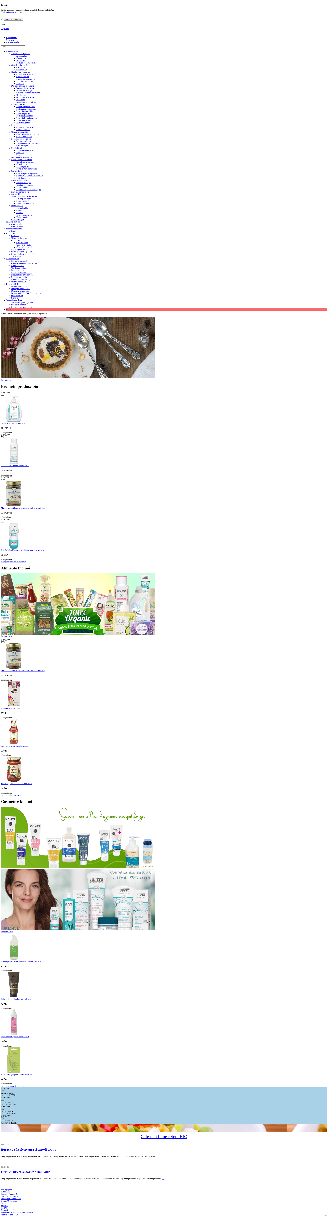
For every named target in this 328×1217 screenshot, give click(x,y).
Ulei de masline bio (24, 215)
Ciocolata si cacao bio (20, 65)
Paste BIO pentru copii (25, 106)
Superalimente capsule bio (21, 307)
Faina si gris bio (22, 166)
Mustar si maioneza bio (25, 79)
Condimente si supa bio (20, 72)
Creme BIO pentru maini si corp (24, 263)
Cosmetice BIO (12, 259)
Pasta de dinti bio (18, 270)
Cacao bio (20, 67)
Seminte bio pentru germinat (22, 302)
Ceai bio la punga (23, 245)
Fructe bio (15, 125)
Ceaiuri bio (15, 240)
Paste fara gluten (23, 123)
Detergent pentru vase (20, 291)
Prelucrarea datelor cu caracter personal (17, 1212)
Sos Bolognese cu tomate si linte (16, 783)
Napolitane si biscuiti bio (26, 102)
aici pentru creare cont (31, 12)
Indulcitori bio (22, 187)
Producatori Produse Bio (11, 1199)
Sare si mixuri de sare (25, 81)
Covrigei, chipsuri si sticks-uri (28, 93)
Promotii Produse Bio (9, 1194)
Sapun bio (15, 298)
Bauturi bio (10, 233)
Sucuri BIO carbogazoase (21, 252)
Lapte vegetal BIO (18, 249)
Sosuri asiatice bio (23, 201)
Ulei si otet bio (17, 206)
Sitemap (4, 1205)
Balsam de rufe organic (20, 286)
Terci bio (20, 155)
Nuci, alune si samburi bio (21, 157)
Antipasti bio (21, 56)
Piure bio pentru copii (20, 192)
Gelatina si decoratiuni (25, 185)
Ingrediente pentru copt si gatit (28, 189)
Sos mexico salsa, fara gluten (15, 746)
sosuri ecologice (17, 219)
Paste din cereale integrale (26, 109)
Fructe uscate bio (23, 130)
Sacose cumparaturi (14, 229)
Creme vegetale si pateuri (26, 173)
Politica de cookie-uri (9, 1215)
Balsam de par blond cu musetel (16, 999)
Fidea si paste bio (18, 104)
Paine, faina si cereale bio (21, 159)
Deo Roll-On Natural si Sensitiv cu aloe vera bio (22, 550)
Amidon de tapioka (10, 708)
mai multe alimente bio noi (11, 795)
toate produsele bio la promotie (13, 562)
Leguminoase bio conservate (27, 143)
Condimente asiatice (24, 74)
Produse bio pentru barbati (22, 275)
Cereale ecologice (23, 164)
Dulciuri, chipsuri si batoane (22, 86)
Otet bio (19, 210)
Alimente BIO (12, 51)
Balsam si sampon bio (20, 261)
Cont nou (10, 40)
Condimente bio (22, 77)
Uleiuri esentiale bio (19, 282)
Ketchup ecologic (23, 199)
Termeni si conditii (8, 1210)
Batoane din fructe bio (25, 88)
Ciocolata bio (21, 70)
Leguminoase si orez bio (21, 139)
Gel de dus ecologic (19, 268)
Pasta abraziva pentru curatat (15, 1037)
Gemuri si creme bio (19, 132)
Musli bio (20, 153)
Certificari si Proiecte (9, 1196)
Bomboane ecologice (24, 90)
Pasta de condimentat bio (26, 63)
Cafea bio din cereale (19, 238)
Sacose (14, 231)
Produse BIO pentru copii (21, 272)
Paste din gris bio (23, 113)
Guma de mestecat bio (25, 97)
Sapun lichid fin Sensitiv (13, 423)
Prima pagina (6, 1189)
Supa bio (20, 83)
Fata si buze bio (17, 265)
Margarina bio (22, 208)
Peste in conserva (23, 178)
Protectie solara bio (19, 277)
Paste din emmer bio (24, 111)
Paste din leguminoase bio (26, 118)
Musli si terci (16, 148)
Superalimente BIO (14, 300)
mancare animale (13, 222)
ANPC (4, 1208)
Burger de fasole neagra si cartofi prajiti (28, 1149)
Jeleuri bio (20, 100)
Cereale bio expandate (25, 162)
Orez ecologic (22, 146)
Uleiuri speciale (22, 217)
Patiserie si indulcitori (20, 180)
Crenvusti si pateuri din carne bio (29, 176)
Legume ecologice (23, 141)
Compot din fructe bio (25, 127)
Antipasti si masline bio (20, 53)
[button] (5, 380)
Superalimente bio (18, 305)
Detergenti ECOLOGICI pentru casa (26, 293)
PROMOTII (11, 309)
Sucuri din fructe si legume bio (23, 254)
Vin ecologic (16, 256)
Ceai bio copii (22, 242)
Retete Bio (5, 1192)
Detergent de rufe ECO (20, 289)
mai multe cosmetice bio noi (12, 1086)
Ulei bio (19, 212)
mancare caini (16, 224)
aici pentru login (12, 12)
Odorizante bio (17, 295)
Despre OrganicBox (9, 1201)
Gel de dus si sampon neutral (15, 465)
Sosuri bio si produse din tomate (24, 196)
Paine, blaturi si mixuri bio (27, 169)
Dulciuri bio (21, 95)
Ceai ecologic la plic (24, 247)
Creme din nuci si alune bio (27, 134)
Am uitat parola (12, 42)
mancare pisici (17, 226)
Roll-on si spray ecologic (21, 279)
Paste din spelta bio (24, 120)
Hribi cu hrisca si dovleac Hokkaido (25, 1171)
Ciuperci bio (21, 58)
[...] (155, 1156)
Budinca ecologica (23, 183)
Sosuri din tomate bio (25, 203)
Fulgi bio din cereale (24, 150)
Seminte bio (16, 194)
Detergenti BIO (12, 284)
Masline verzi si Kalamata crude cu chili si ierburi (23, 508)
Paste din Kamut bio (24, 116)
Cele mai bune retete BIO (164, 1136)
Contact (4, 1203)
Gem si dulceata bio (24, 136)
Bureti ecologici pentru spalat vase (16, 1074)
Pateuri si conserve (18, 171)
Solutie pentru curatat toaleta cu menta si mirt (21, 961)
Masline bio (21, 60)
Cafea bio (15, 236)
